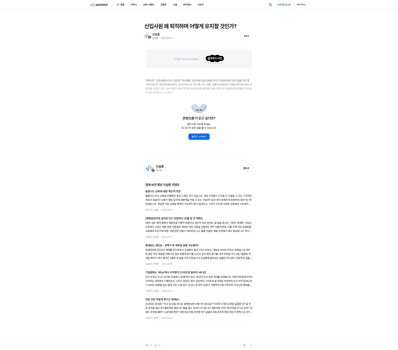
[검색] (270, 5)
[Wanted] (103, 4)
